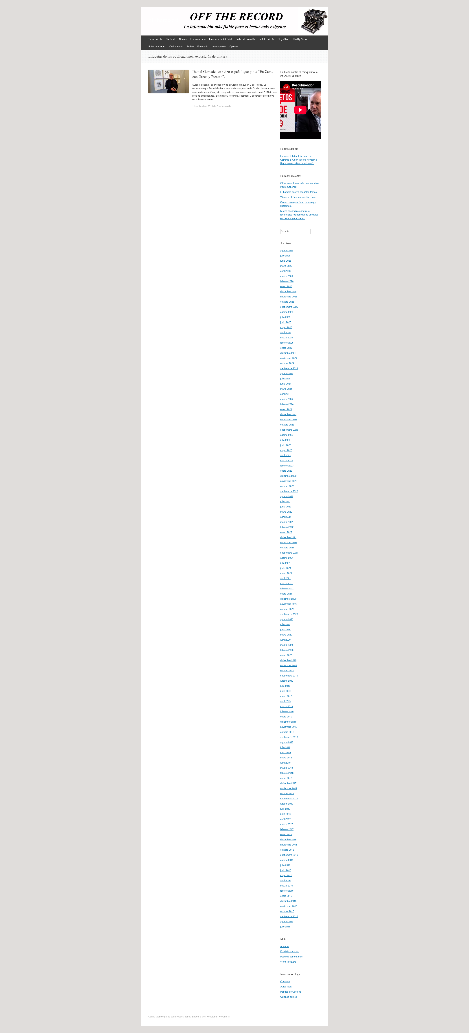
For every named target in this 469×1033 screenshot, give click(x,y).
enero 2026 (286, 286)
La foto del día (266, 39)
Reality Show (300, 39)
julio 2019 (285, 685)
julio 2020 (285, 624)
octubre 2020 (287, 609)
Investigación (219, 46)
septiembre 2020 (289, 614)
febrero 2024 (286, 404)
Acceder (284, 946)
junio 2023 (285, 445)
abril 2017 (285, 819)
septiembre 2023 (289, 429)
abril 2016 (285, 880)
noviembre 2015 (288, 906)
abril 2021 (285, 578)
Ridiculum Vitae (156, 46)
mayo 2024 (286, 388)
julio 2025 (285, 317)
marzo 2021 (286, 583)
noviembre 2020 (288, 603)
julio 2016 (285, 865)
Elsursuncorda (198, 39)
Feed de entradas (289, 951)
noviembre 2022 (288, 481)
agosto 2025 (286, 312)
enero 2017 (286, 834)
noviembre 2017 (288, 788)
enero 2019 (286, 716)
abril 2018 (285, 762)
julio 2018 (285, 747)
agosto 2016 (286, 860)
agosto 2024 (286, 373)
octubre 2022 (287, 486)
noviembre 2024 (288, 358)
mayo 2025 (286, 327)
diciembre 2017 (288, 783)
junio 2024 (285, 383)
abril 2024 (285, 393)
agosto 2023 (286, 434)
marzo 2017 (286, 824)
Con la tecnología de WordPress (165, 1016)
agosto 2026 (286, 250)
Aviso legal (286, 986)
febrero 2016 (286, 890)
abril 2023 (285, 455)
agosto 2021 (286, 557)
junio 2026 (285, 260)
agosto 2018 (286, 742)
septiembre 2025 (289, 306)
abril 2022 (285, 516)
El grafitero (283, 39)
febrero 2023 (286, 465)
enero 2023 (286, 470)
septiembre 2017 (289, 798)
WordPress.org (288, 961)
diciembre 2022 (288, 475)
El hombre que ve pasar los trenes (298, 192)
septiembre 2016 (289, 854)
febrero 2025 (286, 342)
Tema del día (155, 39)
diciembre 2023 (288, 414)
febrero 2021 (286, 588)
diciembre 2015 (288, 901)
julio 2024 (285, 378)
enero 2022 (286, 532)
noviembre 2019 (288, 665)
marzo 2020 (286, 644)
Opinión (234, 46)
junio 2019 (285, 691)
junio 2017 (285, 813)
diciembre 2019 (288, 660)
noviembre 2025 (288, 296)
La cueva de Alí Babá (220, 39)
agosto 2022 (286, 496)
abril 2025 (285, 332)
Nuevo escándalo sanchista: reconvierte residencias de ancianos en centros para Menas (299, 214)
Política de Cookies (290, 991)
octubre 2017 (287, 793)
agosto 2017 (286, 803)
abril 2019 (285, 701)
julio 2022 (285, 501)
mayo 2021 (286, 573)
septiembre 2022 (289, 491)
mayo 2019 (286, 696)
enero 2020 (286, 655)
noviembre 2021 (288, 542)
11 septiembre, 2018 (202, 106)
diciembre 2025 (288, 291)
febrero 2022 (286, 527)
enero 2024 (286, 409)
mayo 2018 (286, 757)
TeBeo (190, 46)
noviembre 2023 (288, 419)
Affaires (183, 39)
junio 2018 (285, 752)
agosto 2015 (286, 921)
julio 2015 (285, 926)
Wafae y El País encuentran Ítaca (298, 197)
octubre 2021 (287, 547)
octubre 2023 (287, 424)
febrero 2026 (286, 281)
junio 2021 (285, 568)
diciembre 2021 (288, 537)
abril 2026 (285, 271)
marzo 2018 (286, 767)
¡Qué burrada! (176, 46)
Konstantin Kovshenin (218, 1016)
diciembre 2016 (288, 839)
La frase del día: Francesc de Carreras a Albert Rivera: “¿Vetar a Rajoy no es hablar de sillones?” (298, 159)
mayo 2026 (286, 265)
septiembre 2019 (289, 675)
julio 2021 (285, 563)
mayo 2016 (286, 875)
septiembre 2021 (289, 552)
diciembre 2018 (288, 721)
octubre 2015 (287, 911)
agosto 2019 (286, 680)
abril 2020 (285, 639)
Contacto (285, 981)
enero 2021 (286, 593)
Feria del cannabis (245, 39)
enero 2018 (286, 778)
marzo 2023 (286, 460)
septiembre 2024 (289, 368)
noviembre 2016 (288, 844)
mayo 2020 (286, 634)
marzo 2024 (286, 399)
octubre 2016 (287, 849)
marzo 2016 (286, 885)
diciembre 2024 (288, 353)
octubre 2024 (287, 363)
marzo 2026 (286, 276)
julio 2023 (285, 440)
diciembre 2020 (288, 598)
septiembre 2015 (289, 916)
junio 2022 (285, 506)
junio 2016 (285, 870)
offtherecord (163, 19)
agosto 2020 (286, 619)
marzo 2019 (286, 706)
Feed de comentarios (291, 956)
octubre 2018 (287, 732)
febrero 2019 (286, 711)
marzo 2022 (286, 522)
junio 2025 (285, 322)
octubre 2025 (287, 301)
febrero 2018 (286, 773)
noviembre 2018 (288, 726)
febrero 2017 (286, 829)
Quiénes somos (288, 996)
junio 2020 (285, 629)
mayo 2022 (286, 511)
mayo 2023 (286, 450)
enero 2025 (286, 347)
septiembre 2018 (289, 737)
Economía (202, 46)
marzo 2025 (286, 337)
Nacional (170, 39)
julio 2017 (285, 808)
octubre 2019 (287, 670)
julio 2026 (285, 255)
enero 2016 (286, 895)
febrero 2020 (286, 650)
